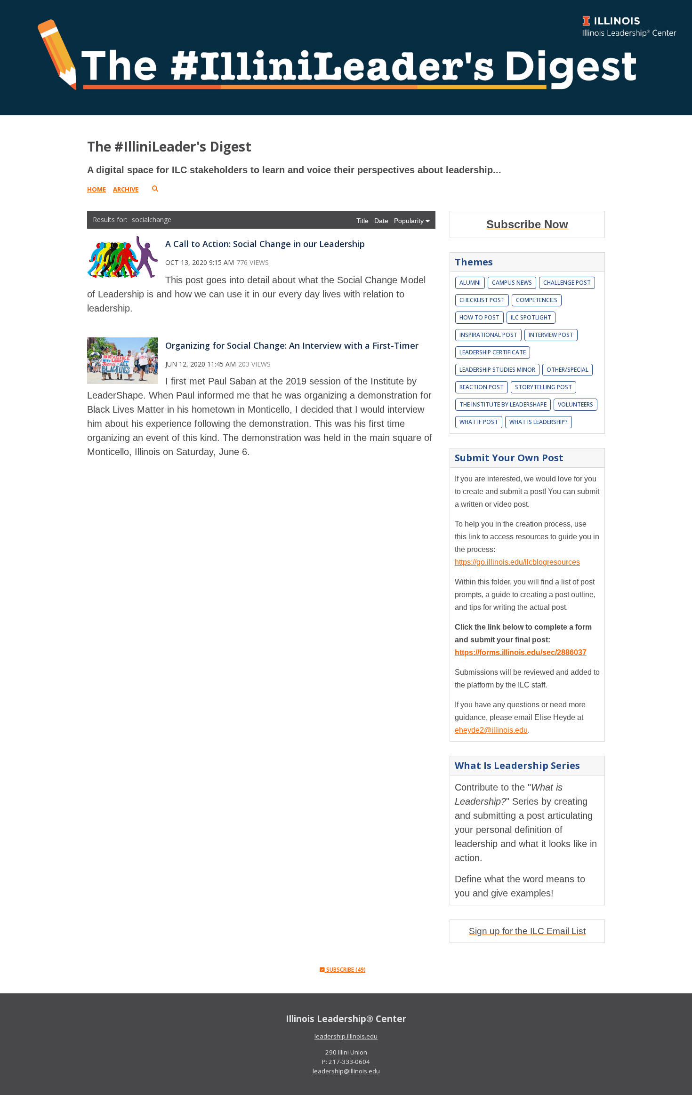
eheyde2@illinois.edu (491, 730)
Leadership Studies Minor (497, 370)
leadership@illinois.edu (346, 1071)
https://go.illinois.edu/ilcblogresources (517, 562)
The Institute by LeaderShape (503, 404)
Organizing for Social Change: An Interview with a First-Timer (291, 345)
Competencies (536, 300)
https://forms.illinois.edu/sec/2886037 (521, 652)
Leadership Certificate (492, 352)
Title (363, 220)
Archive (125, 189)
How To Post (479, 317)
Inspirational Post (488, 335)
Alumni (470, 283)
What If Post (478, 422)
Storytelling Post (543, 387)
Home (96, 189)
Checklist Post (482, 300)
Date (382, 220)
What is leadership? (538, 422)
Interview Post (551, 335)
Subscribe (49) (345, 970)
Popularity (410, 220)
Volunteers (575, 404)
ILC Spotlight (531, 317)
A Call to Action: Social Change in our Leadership (265, 243)
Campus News (512, 283)
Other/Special (567, 370)
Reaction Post (481, 387)
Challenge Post (567, 283)
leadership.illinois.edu (346, 1036)
